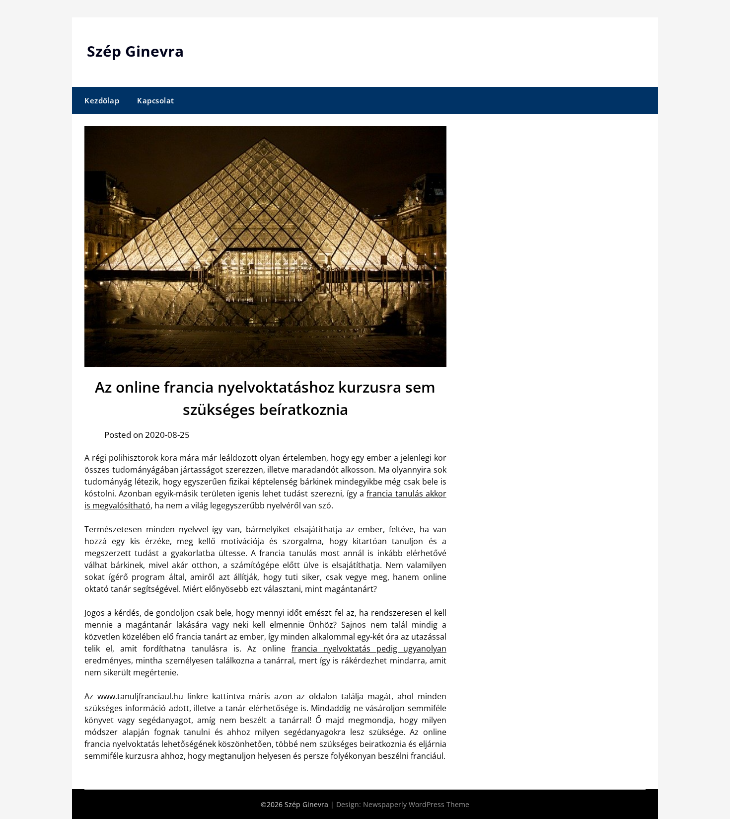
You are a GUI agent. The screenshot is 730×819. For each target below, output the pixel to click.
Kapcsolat (155, 100)
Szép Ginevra (135, 51)
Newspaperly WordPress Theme (416, 804)
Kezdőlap (101, 100)
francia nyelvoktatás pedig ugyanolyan (369, 648)
